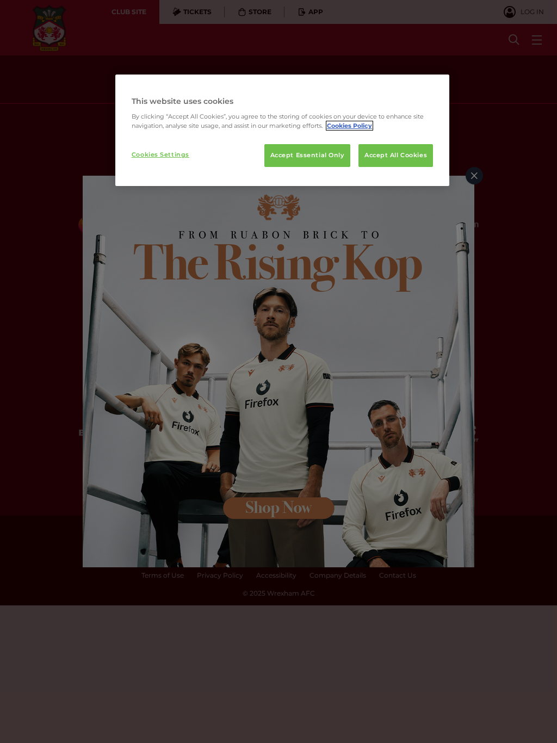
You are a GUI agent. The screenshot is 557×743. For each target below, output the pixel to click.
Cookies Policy (349, 125)
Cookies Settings (160, 154)
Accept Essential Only (307, 155)
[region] (282, 131)
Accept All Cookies (395, 155)
